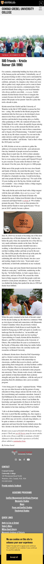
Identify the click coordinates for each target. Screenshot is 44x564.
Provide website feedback (11, 485)
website (26, 200)
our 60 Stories (20, 433)
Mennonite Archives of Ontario (13, 532)
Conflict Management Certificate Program (22, 498)
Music (22, 504)
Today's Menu (7, 526)
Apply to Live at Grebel (10, 522)
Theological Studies (22, 510)
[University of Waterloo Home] (8, 3)
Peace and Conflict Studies (22, 507)
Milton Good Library (9, 529)
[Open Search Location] (41, 3)
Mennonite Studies (22, 501)
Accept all (14, 557)
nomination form (19, 441)
